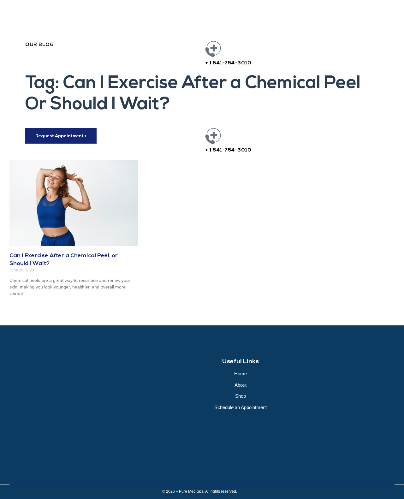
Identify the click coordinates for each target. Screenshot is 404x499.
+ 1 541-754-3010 (228, 63)
